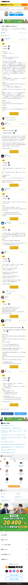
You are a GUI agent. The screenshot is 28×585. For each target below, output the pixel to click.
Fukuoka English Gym (10, 120)
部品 (3, 137)
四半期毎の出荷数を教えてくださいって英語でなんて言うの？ (13, 447)
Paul (7, 473)
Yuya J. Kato (7, 465)
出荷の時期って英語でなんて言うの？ (8, 452)
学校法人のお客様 (14, 579)
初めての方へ (3, 493)
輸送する (5, 64)
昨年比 (4, 146)
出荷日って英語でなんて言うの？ (7, 425)
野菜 (3, 136)
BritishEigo (8, 293)
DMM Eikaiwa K (21, 465)
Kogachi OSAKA (21, 473)
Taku (7, 481)
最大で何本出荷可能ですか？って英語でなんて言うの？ (11, 428)
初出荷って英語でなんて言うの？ (7, 441)
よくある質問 (17, 493)
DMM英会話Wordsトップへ (6, 500)
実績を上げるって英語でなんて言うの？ (8, 449)
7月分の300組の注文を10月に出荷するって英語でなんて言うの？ (13, 444)
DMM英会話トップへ (19, 496)
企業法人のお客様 (14, 575)
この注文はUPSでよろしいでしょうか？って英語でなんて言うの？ (13, 434)
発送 (12, 89)
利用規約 (2, 496)
